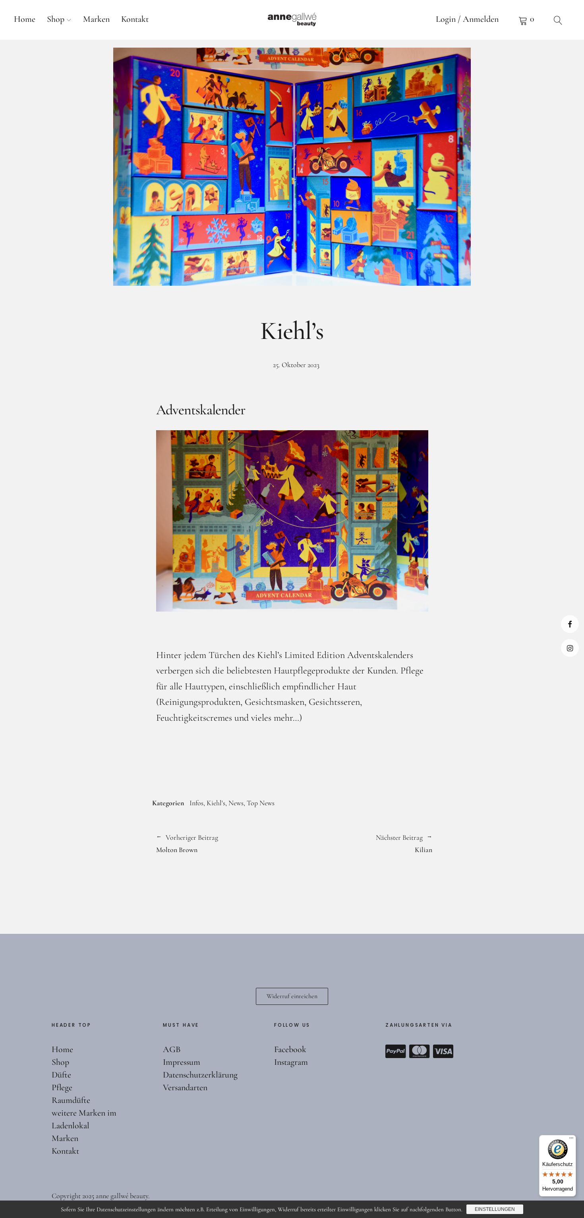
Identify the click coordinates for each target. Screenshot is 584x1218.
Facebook (570, 624)
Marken (96, 19)
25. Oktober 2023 (296, 364)
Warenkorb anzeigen (526, 20)
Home (24, 19)
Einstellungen (495, 1209)
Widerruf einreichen (292, 996)
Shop (55, 19)
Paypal (395, 1051)
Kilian (362, 843)
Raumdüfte (71, 1100)
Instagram (570, 648)
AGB (172, 1049)
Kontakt (135, 19)
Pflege (62, 1087)
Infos (196, 802)
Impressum (181, 1062)
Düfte (61, 1075)
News (236, 802)
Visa (443, 1051)
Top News (261, 802)
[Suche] (558, 20)
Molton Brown (187, 843)
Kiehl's (216, 802)
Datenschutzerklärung (200, 1075)
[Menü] (571, 1140)
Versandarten (185, 1087)
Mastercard (419, 1051)
